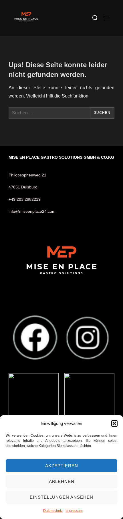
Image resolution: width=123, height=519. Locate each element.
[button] (114, 423)
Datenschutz (53, 511)
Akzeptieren (61, 465)
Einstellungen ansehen (61, 497)
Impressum (74, 511)
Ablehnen (61, 481)
